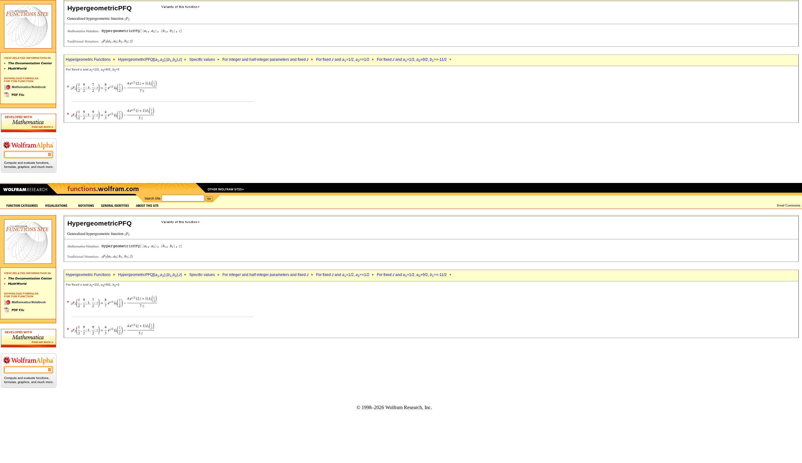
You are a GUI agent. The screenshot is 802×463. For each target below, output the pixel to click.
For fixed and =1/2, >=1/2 (342, 59)
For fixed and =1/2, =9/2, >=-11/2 (412, 59)
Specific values (202, 59)
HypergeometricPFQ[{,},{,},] (150, 59)
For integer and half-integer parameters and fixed (265, 59)
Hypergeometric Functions (88, 59)
